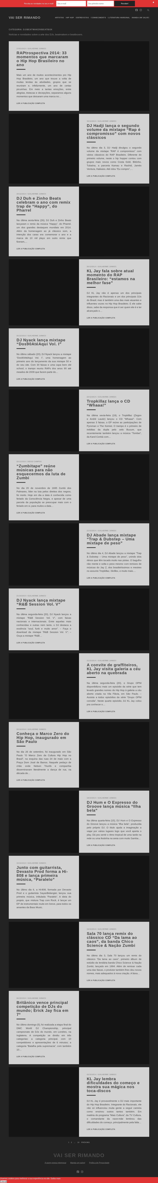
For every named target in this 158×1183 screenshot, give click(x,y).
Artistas (59, 18)
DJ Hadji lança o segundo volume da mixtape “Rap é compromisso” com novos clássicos (113, 131)
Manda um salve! (140, 18)
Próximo (85, 1142)
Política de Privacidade (99, 1163)
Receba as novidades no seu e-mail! (38, 3)
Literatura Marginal (119, 18)
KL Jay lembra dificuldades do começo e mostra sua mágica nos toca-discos (113, 1085)
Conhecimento (98, 18)
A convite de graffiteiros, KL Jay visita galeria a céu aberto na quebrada (114, 669)
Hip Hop (70, 18)
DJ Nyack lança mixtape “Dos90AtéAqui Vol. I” (41, 342)
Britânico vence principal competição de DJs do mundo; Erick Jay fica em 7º (42, 1008)
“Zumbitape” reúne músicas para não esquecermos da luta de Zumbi (41, 472)
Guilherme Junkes (37, 49)
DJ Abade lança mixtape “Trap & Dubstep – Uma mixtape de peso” (111, 539)
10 (78, 1142)
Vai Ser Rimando (24, 17)
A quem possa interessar (55, 1163)
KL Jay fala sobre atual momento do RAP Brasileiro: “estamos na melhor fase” (111, 277)
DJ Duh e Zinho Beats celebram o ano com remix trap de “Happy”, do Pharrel (43, 204)
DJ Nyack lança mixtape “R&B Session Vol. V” (41, 602)
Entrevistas (82, 18)
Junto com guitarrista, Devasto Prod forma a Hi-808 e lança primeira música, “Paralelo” (42, 873)
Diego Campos (35, 461)
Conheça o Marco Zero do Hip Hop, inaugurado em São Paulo (43, 737)
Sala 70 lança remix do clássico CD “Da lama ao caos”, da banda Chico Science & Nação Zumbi (112, 939)
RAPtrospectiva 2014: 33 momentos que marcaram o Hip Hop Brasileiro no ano (42, 59)
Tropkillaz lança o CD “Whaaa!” (108, 403)
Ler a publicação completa (31, 103)
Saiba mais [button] (55, 1178)
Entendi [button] (3, 1181)
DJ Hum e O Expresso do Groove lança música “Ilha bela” (114, 806)
